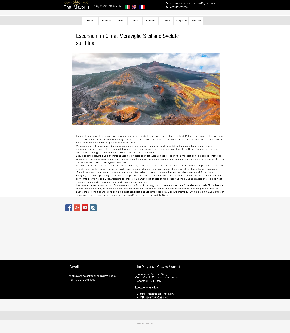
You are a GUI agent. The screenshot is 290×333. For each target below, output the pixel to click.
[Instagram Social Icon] (93, 207)
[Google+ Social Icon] (77, 207)
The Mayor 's (76, 7)
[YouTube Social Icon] (85, 207)
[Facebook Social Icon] (68, 207)
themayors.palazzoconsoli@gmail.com (194, 3)
